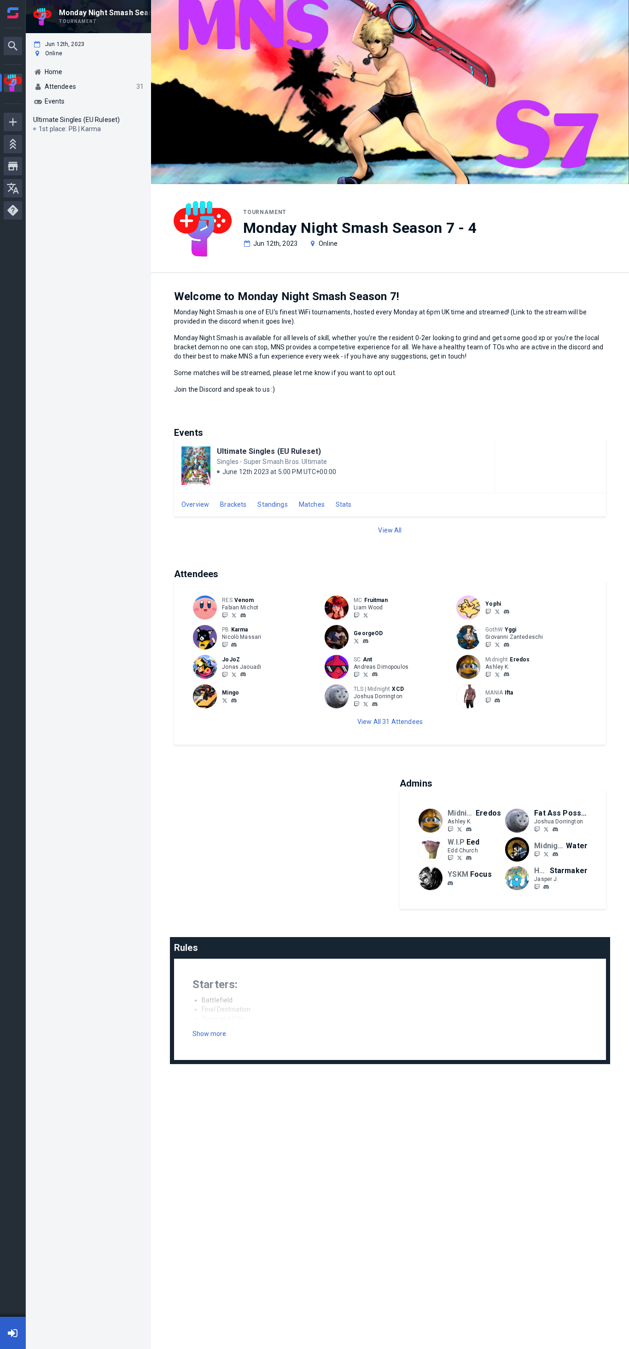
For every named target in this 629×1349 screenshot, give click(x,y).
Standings (272, 504)
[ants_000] (356, 674)
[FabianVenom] (224, 615)
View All (390, 530)
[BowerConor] (224, 700)
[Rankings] (13, 144)
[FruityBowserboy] (356, 615)
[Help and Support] (13, 210)
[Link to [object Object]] (207, 607)
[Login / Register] (13, 1333)
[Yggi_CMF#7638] (506, 645)
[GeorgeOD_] (356, 640)
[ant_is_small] (375, 675)
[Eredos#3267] (506, 675)
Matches (312, 504)
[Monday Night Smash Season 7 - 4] (13, 84)
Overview (195, 504)
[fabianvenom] (243, 615)
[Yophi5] (488, 611)
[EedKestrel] (450, 858)
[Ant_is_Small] (365, 674)
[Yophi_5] (497, 611)
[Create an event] (13, 122)
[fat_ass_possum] (375, 704)
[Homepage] (13, 12)
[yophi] (506, 611)
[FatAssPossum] (356, 703)
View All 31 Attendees (390, 721)
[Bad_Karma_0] (224, 644)
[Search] (13, 46)
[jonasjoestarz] (243, 675)
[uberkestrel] (469, 858)
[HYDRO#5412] (234, 700)
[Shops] (13, 166)
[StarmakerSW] (537, 886)
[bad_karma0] (234, 645)
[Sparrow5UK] (537, 854)
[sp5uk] (555, 854)
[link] (243, 615)
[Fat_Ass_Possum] (365, 703)
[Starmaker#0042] (546, 887)
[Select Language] (13, 188)
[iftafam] (488, 700)
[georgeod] (365, 641)
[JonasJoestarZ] (224, 674)
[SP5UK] (546, 854)
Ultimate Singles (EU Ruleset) (269, 451)
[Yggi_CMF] (497, 644)
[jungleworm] (450, 883)
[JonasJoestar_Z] (234, 674)
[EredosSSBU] (497, 674)
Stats (344, 504)
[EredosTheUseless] (488, 674)
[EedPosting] (459, 858)
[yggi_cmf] (488, 644)
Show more (209, 1033)
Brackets (233, 504)
